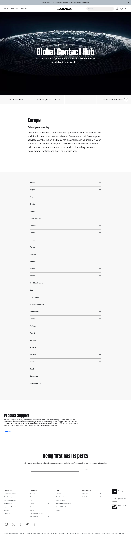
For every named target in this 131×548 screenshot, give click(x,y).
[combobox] (100, 8)
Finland (32, 240)
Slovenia (33, 354)
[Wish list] (121, 8)
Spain (32, 362)
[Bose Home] (65, 8)
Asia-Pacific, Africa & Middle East (48, 100)
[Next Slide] (126, 100)
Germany (33, 261)
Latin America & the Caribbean (113, 100)
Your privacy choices (73, 533)
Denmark (33, 225)
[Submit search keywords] (112, 9)
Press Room (33, 507)
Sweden (32, 369)
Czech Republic (35, 218)
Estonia (32, 233)
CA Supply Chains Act (118, 533)
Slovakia (33, 347)
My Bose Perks (8, 503)
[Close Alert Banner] (128, 2)
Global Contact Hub (16, 100)
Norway (32, 319)
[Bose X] (13, 524)
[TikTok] (34, 524)
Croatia (32, 204)
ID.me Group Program (61, 497)
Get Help (7, 431)
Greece (32, 268)
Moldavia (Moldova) (37, 304)
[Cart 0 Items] (126, 9)
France (32, 247)
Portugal (33, 326)
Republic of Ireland (36, 283)
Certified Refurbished (61, 507)
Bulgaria (33, 197)
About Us (32, 493)
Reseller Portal (85, 497)
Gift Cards (58, 493)
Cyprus (32, 211)
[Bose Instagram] (6, 524)
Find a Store (33, 497)
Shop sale (78, 2)
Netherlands (34, 311)
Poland (32, 333)
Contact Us (7, 513)
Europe (80, 100)
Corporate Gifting (60, 500)
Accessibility (45, 533)
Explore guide (85, 2)
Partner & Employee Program (63, 503)
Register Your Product (10, 507)
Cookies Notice (85, 533)
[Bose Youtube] (27, 524)
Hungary (33, 254)
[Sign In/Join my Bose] (117, 8)
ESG (31, 500)
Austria (32, 182)
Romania (33, 340)
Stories (32, 510)
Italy (31, 290)
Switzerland (34, 376)
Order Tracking (8, 497)
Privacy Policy (35, 533)
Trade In (58, 510)
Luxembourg (34, 297)
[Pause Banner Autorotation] (2, 2)
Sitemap (22, 533)
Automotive (85, 493)
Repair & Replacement (10, 493)
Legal (28, 533)
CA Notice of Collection (58, 533)
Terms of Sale (96, 533)
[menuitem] (7, 8)
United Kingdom (35, 383)
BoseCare (6, 510)
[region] (65, 2)
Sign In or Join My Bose (10, 500)
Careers (32, 503)
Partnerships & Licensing (36, 513)
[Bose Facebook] (20, 524)
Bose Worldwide (34, 516)
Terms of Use (106, 533)
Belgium (33, 190)
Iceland (32, 276)
